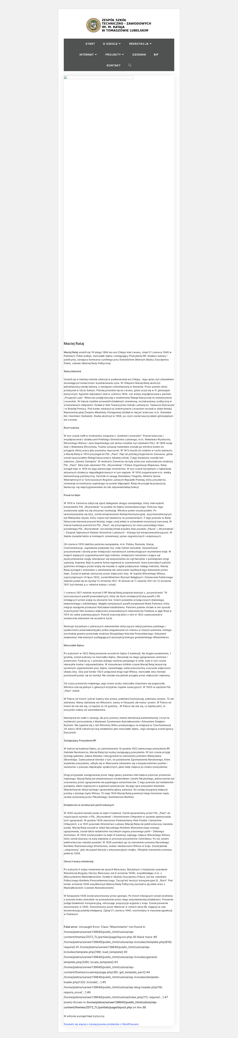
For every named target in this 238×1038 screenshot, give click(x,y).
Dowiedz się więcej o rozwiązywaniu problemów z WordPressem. (101, 1024)
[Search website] (130, 65)
